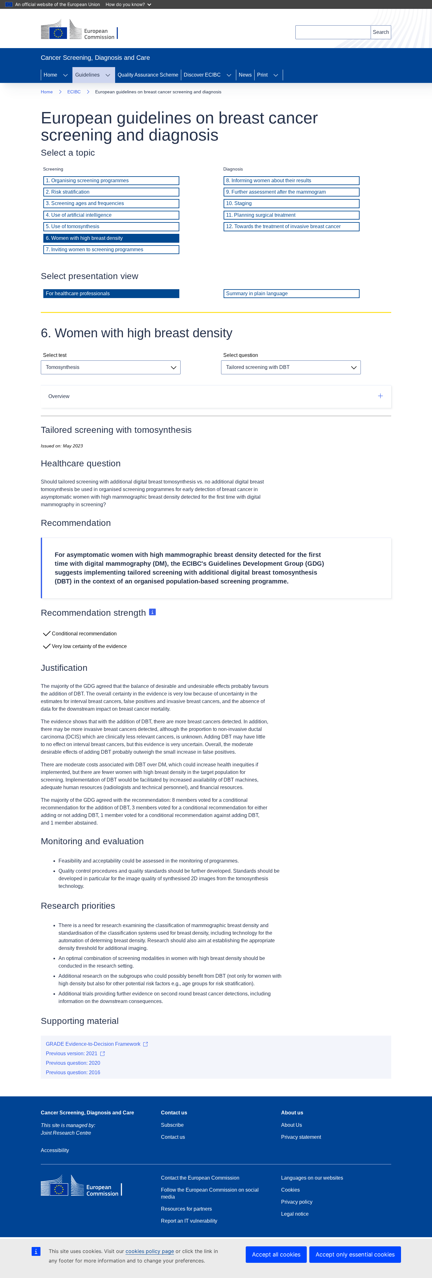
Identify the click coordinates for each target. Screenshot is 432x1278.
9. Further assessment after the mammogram (276, 192)
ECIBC (74, 91)
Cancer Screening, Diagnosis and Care (87, 1112)
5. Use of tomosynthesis (72, 226)
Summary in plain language (257, 293)
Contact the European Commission (200, 1178)
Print (262, 75)
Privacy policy (296, 1202)
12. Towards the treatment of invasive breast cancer (283, 226)
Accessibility (55, 1150)
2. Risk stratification (67, 192)
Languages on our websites (312, 1178)
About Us (291, 1125)
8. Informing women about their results (268, 180)
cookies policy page (150, 1251)
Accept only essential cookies (355, 1254)
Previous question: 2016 (73, 1072)
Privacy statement (301, 1137)
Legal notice (295, 1214)
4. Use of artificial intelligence (79, 215)
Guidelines (87, 75)
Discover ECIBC (202, 75)
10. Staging (239, 203)
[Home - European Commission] (84, 30)
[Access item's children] (65, 75)
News (245, 75)
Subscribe (172, 1125)
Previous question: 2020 (73, 1063)
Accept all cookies (276, 1254)
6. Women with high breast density (84, 238)
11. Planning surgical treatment (260, 215)
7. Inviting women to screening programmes (94, 249)
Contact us (173, 1137)
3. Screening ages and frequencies (85, 203)
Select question (240, 355)
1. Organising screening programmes (87, 180)
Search (381, 32)
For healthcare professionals (78, 293)
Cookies (290, 1190)
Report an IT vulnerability (189, 1221)
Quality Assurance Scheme (148, 75)
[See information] (152, 613)
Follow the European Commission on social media (210, 1193)
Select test (54, 355)
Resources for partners (186, 1209)
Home (50, 75)
